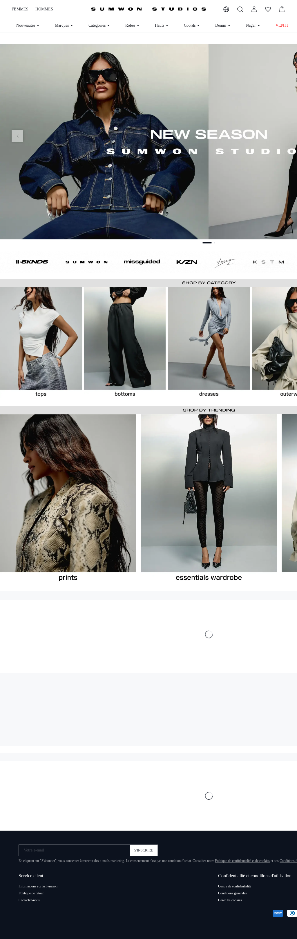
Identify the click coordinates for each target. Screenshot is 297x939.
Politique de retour (32, 895)
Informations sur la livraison (39, 888)
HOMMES (42, 9)
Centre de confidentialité (236, 888)
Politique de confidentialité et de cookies (257, 863)
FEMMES (19, 9)
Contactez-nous (30, 902)
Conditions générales (233, 895)
